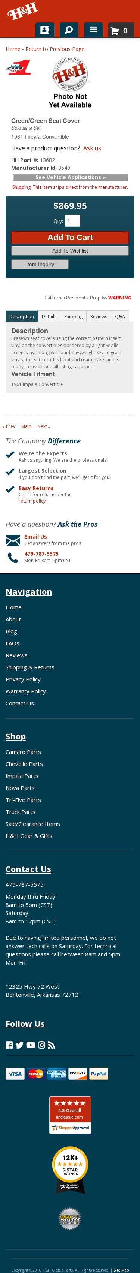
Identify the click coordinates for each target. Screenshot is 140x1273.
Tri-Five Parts (23, 799)
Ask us (92, 148)
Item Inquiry (40, 264)
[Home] (23, 11)
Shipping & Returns (30, 667)
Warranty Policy (26, 691)
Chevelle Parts (24, 763)
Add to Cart (70, 237)
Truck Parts (20, 811)
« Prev (8, 426)
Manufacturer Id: (34, 167)
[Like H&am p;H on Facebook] (9, 1045)
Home (13, 48)
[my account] (44, 29)
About (13, 619)
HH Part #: (25, 159)
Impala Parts (22, 775)
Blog (11, 631)
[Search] (66, 28)
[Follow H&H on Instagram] (41, 1045)
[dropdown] (93, 29)
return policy (32, 501)
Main (26, 426)
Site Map (121, 1270)
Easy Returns (36, 488)
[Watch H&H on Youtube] (30, 1045)
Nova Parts (20, 787)
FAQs (12, 643)
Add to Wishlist (70, 251)
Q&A (120, 316)
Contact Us (20, 703)
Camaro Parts (23, 751)
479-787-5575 (41, 553)
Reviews (17, 655)
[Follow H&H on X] (19, 1045)
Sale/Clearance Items (33, 823)
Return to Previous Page (54, 48)
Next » (43, 426)
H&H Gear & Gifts (29, 835)
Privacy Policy (23, 679)
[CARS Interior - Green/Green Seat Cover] (19, 69)
